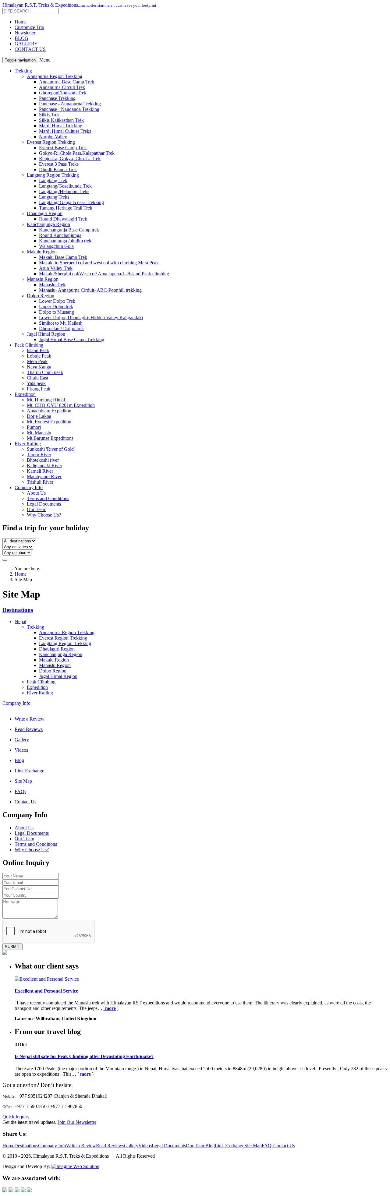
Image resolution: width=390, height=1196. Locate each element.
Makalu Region (42, 251)
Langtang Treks (54, 196)
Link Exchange (29, 770)
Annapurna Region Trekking (54, 76)
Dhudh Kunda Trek (58, 169)
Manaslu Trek (52, 284)
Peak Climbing (41, 681)
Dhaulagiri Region (44, 213)
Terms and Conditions (48, 498)
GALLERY (26, 43)
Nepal (20, 621)
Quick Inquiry (16, 1116)
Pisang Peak (38, 388)
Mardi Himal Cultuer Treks (65, 131)
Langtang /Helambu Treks (64, 191)
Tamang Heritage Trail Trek (65, 207)
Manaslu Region (42, 279)
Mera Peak (37, 361)
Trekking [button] (23, 70)
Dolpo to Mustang (56, 312)
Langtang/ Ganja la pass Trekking (71, 202)
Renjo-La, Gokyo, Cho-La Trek (70, 158)
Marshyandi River (44, 476)
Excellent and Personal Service (46, 990)
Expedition (37, 687)
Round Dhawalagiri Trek (63, 218)
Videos (21, 750)
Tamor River (39, 454)
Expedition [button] (25, 394)
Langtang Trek (53, 180)
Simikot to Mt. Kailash (61, 323)
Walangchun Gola (56, 246)
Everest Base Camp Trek (63, 147)
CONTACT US (30, 49)
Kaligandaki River (44, 465)
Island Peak (38, 350)
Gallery (22, 739)
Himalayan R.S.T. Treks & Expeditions (79, 5)
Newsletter (25, 32)
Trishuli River (40, 482)
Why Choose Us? (44, 514)
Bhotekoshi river (43, 460)
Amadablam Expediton (49, 410)
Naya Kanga (39, 366)
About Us (36, 493)
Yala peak (36, 383)
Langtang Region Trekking (53, 175)
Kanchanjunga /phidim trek (65, 240)
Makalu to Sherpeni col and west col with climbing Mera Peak (99, 262)
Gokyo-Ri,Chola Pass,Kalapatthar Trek (77, 153)
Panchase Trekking (57, 98)
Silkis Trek (49, 114)
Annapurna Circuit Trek (62, 87)
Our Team (36, 509)
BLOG (21, 38)
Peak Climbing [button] (29, 345)
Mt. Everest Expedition (49, 421)
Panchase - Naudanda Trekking (69, 109)
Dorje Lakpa (39, 416)
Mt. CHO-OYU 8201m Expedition (61, 405)
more (85, 1074)
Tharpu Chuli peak (45, 372)
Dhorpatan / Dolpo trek (61, 328)
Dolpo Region (40, 295)
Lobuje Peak (39, 355)
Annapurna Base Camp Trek (66, 81)
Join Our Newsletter (77, 1122)
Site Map (23, 781)
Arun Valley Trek (56, 268)
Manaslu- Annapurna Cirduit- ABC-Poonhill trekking (90, 290)
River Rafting (40, 692)
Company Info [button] (29, 487)
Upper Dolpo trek (56, 306)
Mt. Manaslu (39, 432)
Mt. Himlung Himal (46, 399)
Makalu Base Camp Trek (63, 257)
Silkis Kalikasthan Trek (61, 120)
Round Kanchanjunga (60, 235)
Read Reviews (29, 729)
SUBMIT (12, 946)
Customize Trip (29, 27)
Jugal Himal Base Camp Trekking (71, 339)
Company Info (16, 703)
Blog (19, 760)
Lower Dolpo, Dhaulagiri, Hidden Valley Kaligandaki (91, 317)
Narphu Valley (53, 136)
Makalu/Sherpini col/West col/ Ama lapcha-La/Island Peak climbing (104, 273)
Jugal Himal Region (46, 334)
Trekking (35, 627)
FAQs (20, 791)
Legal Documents (44, 503)
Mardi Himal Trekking (60, 125)
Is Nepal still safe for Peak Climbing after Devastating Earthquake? (84, 1056)
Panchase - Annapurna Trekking (70, 103)
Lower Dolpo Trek (57, 301)
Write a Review (29, 718)
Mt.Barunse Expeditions (50, 438)
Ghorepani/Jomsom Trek (63, 92)
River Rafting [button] (28, 443)
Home (21, 21)
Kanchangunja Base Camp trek (69, 229)
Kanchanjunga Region (48, 224)
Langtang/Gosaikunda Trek (65, 186)
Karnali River (40, 471)
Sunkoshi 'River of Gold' (51, 449)
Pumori (34, 427)
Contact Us (25, 801)
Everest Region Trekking (51, 142)
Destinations (17, 610)
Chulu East (37, 377)
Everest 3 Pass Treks (59, 164)
